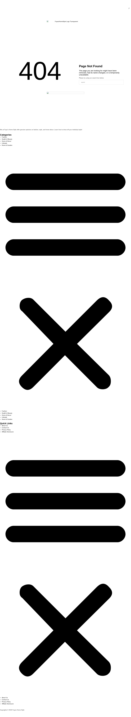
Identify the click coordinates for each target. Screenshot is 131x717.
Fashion (6, 15)
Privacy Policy (6, 430)
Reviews (3, 55)
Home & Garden (7, 145)
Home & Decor (12, 15)
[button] (65, 278)
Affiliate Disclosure (8, 432)
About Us (5, 425)
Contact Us (12, 55)
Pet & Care (9, 55)
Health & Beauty (9, 15)
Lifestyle (6, 55)
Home (3, 15)
